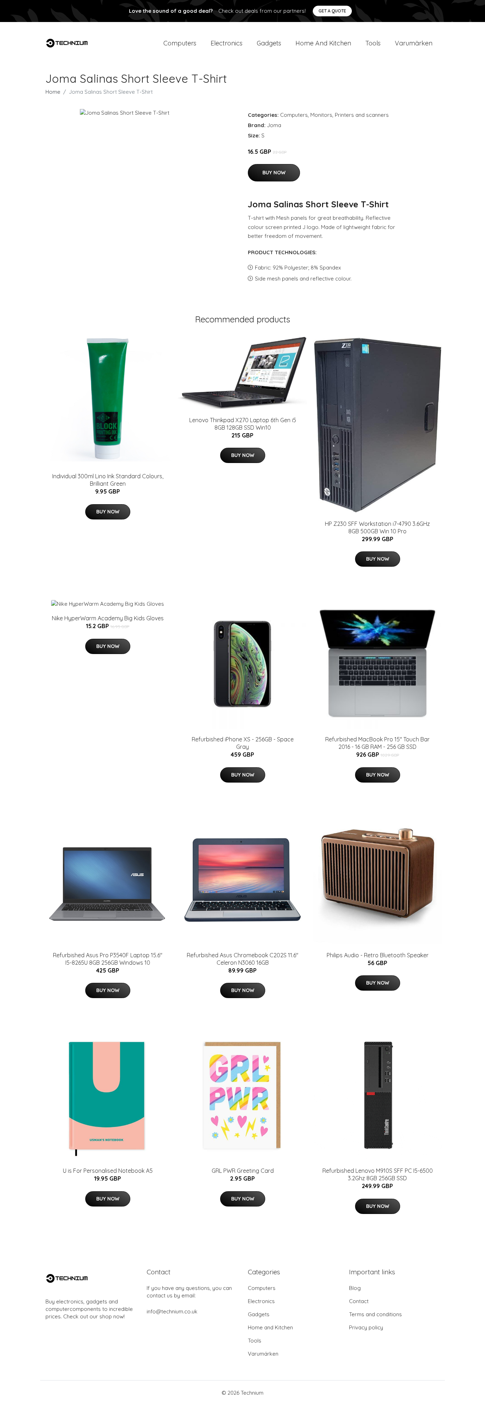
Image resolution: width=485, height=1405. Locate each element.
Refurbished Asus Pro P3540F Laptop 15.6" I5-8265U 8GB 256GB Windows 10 (107, 959)
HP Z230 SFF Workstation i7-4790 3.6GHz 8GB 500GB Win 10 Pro (377, 527)
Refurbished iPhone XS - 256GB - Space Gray (243, 743)
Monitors (321, 114)
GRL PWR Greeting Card (243, 1170)
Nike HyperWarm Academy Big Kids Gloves (108, 618)
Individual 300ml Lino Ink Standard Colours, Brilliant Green (107, 480)
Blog (355, 1288)
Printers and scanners (362, 114)
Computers (179, 43)
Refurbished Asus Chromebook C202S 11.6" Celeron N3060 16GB (242, 959)
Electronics (227, 43)
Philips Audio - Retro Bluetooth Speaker (378, 955)
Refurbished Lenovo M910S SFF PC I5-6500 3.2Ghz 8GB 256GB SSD (377, 1174)
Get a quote (332, 10)
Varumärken (413, 43)
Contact (359, 1301)
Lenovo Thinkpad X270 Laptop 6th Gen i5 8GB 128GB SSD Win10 (242, 423)
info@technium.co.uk (172, 1311)
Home (52, 91)
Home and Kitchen (323, 43)
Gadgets (269, 43)
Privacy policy (366, 1327)
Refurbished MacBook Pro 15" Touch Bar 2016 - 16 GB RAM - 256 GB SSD (377, 743)
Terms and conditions (375, 1314)
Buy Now (273, 172)
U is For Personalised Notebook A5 (108, 1170)
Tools (373, 43)
